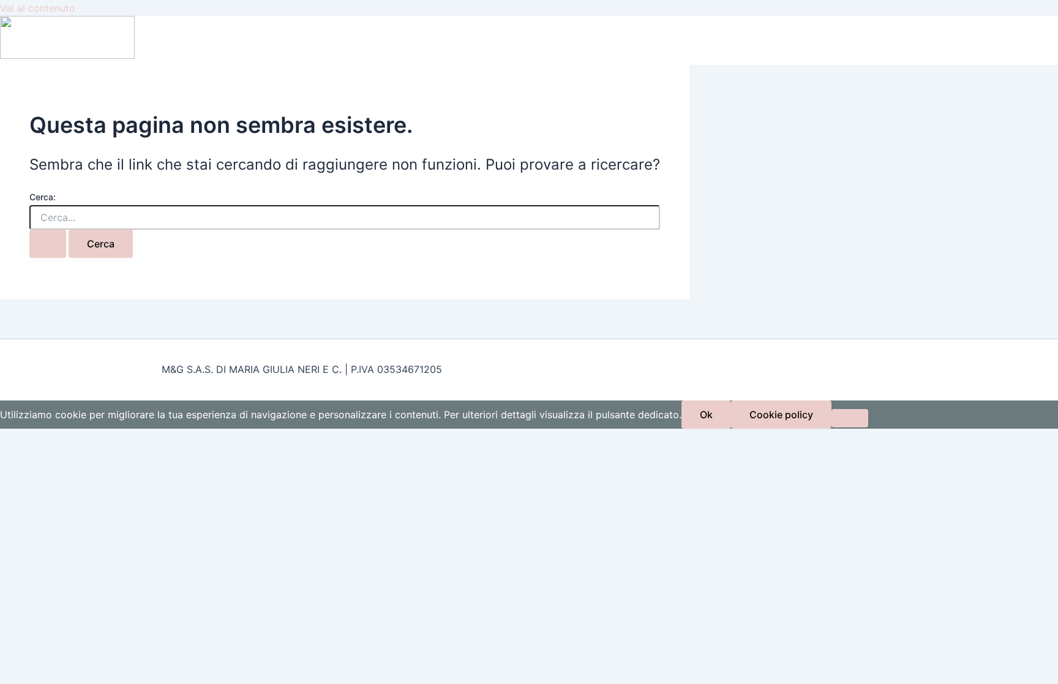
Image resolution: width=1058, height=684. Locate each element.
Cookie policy (781, 414)
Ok (706, 414)
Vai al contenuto (37, 8)
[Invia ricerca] (47, 244)
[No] (849, 418)
